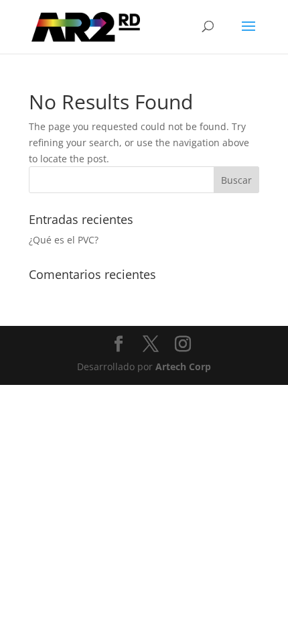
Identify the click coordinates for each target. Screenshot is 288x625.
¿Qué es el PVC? (63, 239)
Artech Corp (183, 366)
